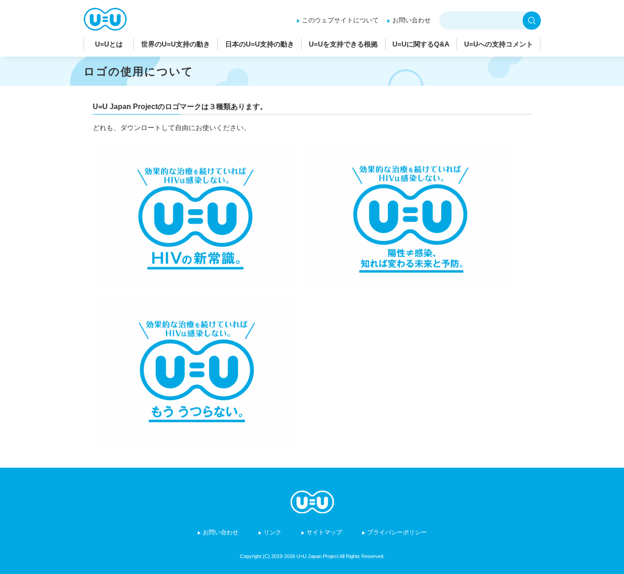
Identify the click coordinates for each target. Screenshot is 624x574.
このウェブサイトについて (340, 20)
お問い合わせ (411, 20)
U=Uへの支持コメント (498, 44)
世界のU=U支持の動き (175, 44)
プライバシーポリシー (397, 532)
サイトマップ (324, 532)
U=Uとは (109, 44)
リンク (272, 532)
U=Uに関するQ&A (420, 44)
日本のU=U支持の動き (259, 44)
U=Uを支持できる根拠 (343, 44)
